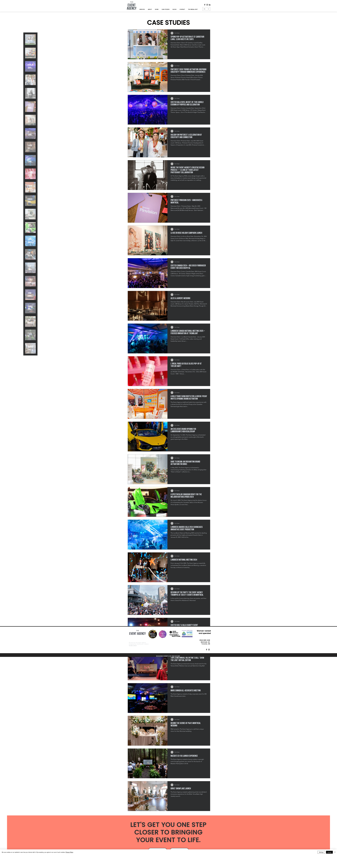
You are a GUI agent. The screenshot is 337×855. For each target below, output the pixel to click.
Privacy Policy (133, 645)
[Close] (335, 852)
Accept (329, 852)
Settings (321, 852)
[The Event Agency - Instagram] (209, 650)
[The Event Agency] (205, 5)
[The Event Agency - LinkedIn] (210, 5)
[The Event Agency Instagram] (207, 5)
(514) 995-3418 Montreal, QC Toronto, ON (204, 642)
